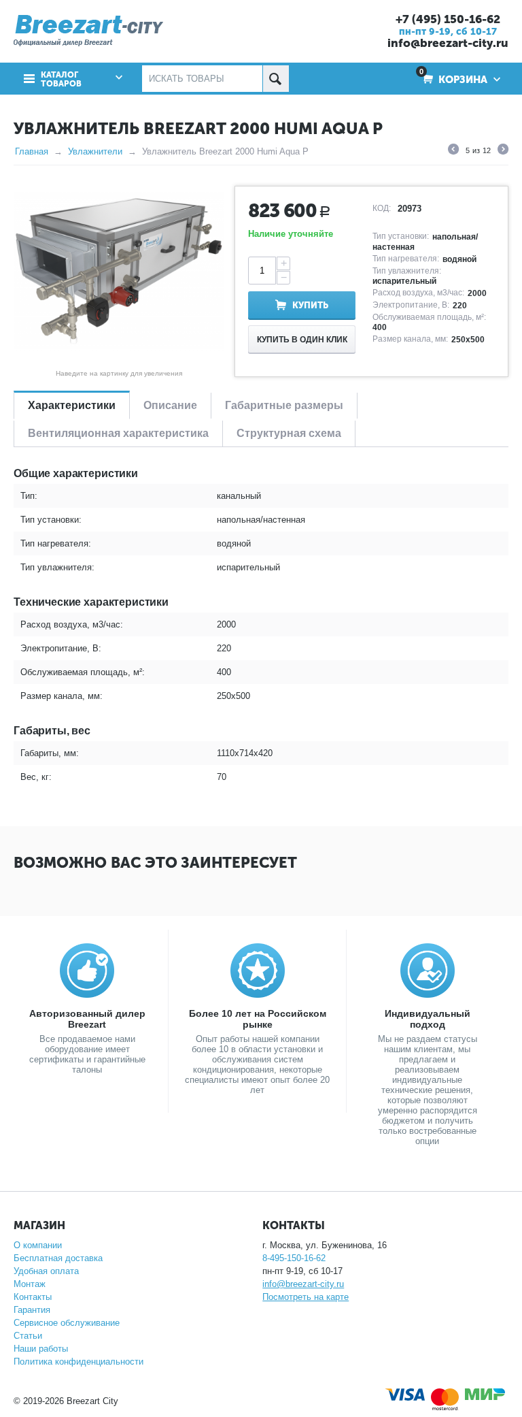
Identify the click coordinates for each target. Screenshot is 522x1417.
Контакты (33, 1297)
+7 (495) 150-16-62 (448, 19)
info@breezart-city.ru (447, 43)
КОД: (381, 208)
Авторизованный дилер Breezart (87, 1019)
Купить (310, 305)
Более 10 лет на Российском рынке (257, 1019)
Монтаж (30, 1284)
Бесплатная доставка (58, 1258)
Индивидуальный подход (427, 1019)
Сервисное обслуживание (67, 1323)
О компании (38, 1245)
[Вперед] (503, 151)
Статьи (28, 1336)
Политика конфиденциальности (78, 1361)
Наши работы (41, 1348)
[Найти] (275, 78)
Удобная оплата (46, 1271)
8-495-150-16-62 (294, 1258)
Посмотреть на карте (305, 1297)
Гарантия (32, 1310)
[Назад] (453, 151)
